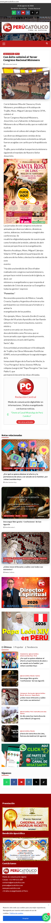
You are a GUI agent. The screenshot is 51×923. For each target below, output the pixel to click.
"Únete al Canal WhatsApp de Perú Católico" (27, 414)
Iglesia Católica (9, 54)
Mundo (18, 516)
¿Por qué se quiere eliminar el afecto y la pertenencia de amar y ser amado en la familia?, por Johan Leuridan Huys (25, 477)
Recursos (43, 558)
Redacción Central (11, 64)
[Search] (46, 43)
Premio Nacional (34, 8)
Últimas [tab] (7, 647)
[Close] (48, 904)
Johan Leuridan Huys (32, 468)
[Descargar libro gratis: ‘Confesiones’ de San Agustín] (26, 503)
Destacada (16, 558)
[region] (25, 913)
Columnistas (8, 468)
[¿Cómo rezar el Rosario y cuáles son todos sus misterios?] (26, 548)
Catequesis (7, 558)
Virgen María (8, 561)
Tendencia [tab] (32, 647)
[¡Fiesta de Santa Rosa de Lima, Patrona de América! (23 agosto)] (10, 733)
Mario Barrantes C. (10, 527)
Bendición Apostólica (19, 8)
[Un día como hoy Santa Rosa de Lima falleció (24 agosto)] (10, 715)
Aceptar (26, 918)
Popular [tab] (18, 647)
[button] (4, 43)
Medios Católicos (9, 572)
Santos (24, 516)
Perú (17, 54)
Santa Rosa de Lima (40, 711)
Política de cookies (16, 913)
